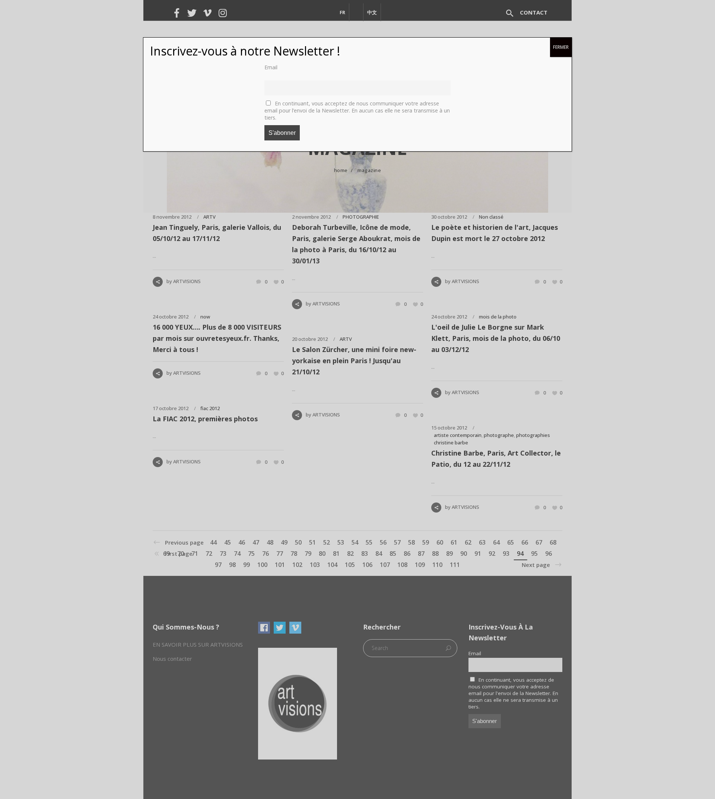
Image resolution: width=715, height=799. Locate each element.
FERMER (561, 47)
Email (270, 67)
